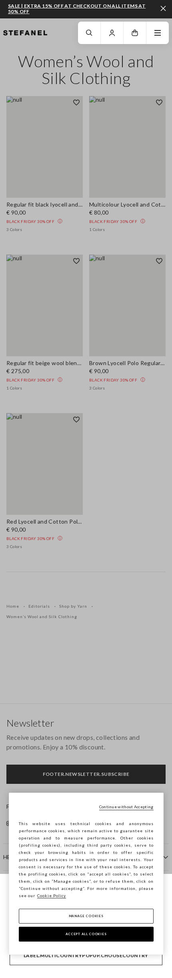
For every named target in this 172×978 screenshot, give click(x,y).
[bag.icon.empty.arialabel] (135, 33)
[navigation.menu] (157, 33)
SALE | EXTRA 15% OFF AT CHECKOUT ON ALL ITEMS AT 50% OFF (77, 8)
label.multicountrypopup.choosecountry (86, 955)
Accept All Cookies (86, 934)
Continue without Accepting (126, 806)
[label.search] (89, 33)
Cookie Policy (51, 895)
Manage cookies (86, 916)
